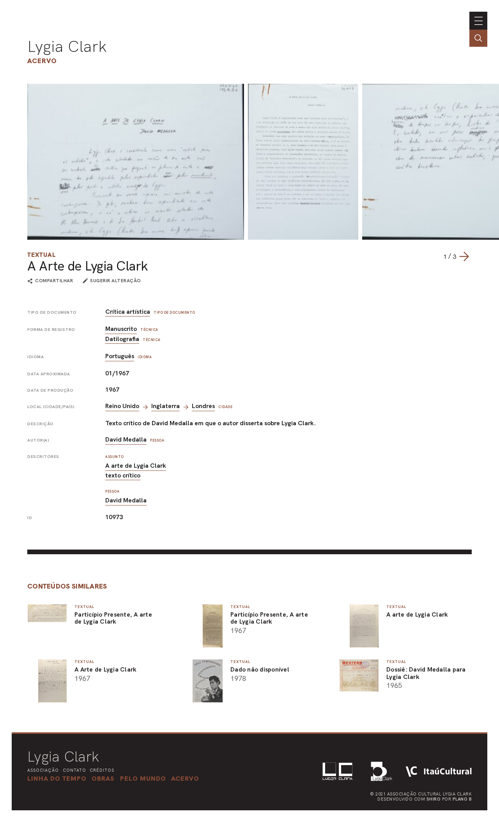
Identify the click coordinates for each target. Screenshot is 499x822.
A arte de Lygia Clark (135, 465)
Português (119, 356)
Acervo (42, 60)
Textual (41, 255)
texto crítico (122, 475)
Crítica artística (127, 312)
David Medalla (126, 439)
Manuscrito (121, 329)
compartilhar (54, 281)
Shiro (433, 799)
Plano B (462, 799)
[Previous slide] (435, 256)
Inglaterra (165, 406)
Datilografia (122, 339)
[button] (143, 778)
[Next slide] (464, 256)
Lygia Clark (67, 46)
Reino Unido (122, 406)
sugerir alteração (115, 281)
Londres (203, 406)
